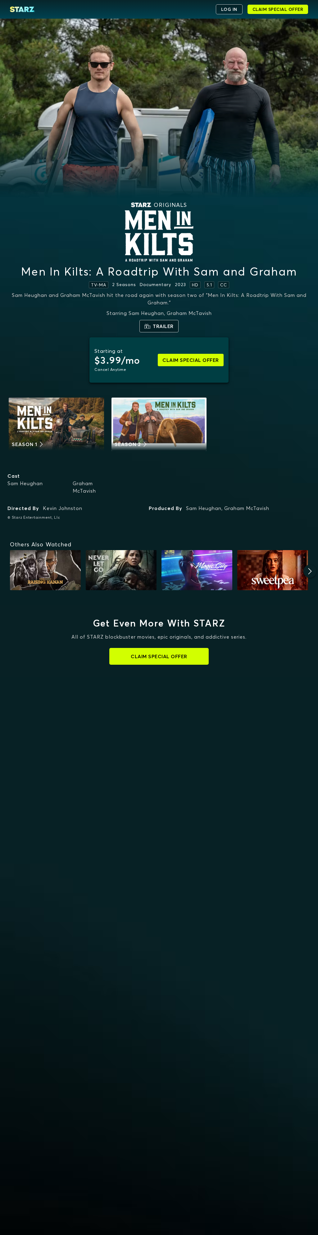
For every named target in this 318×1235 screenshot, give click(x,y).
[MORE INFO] (45, 570)
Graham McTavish (84, 487)
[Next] (309, 571)
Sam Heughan (25, 483)
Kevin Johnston (62, 508)
